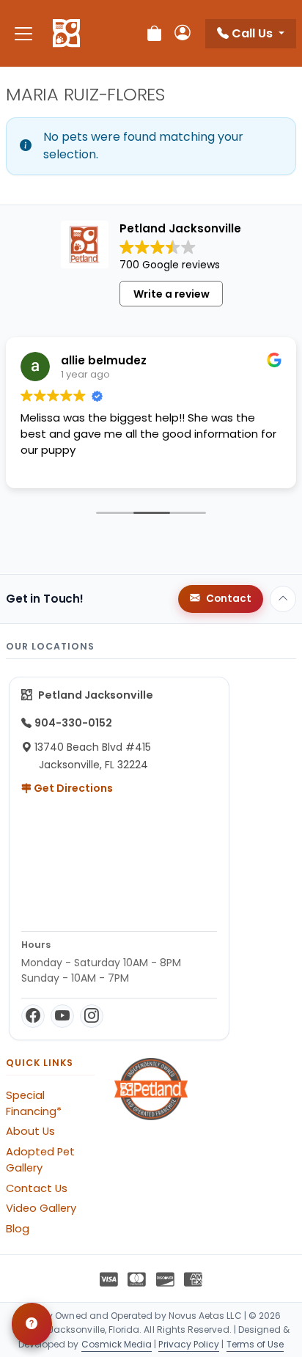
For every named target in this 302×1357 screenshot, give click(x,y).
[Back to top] (283, 599)
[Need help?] (32, 1324)
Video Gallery (41, 1208)
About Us (30, 1131)
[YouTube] (62, 1016)
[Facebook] (33, 1016)
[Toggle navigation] (23, 33)
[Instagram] (91, 1016)
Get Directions (72, 788)
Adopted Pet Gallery (40, 1159)
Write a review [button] (171, 294)
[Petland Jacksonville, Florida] (66, 33)
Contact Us (36, 1188)
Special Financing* (34, 1103)
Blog (17, 1228)
